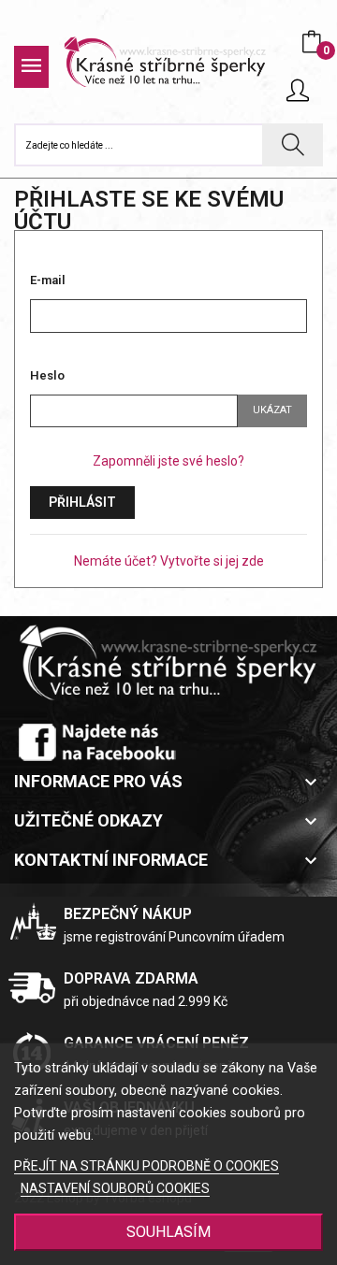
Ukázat (272, 410)
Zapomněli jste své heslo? (168, 460)
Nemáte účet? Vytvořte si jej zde (169, 560)
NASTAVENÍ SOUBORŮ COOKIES (115, 1188)
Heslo (47, 375)
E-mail (48, 280)
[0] (311, 42)
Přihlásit (82, 502)
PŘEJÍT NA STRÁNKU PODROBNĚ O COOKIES (146, 1165)
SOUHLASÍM (168, 1232)
